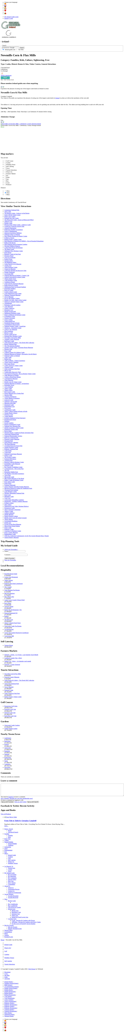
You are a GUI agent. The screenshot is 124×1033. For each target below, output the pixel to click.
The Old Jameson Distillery (12, 346)
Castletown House (9, 282)
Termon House (8, 645)
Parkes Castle (8, 455)
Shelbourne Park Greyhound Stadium (15, 287)
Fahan (6, 761)
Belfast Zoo (7, 359)
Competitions (8, 932)
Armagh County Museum (11, 339)
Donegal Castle (8, 465)
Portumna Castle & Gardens (12, 305)
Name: (6, 551)
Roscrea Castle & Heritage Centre (14, 462)
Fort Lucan (7, 408)
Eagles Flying (8, 259)
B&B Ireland (8, 985)
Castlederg (7, 764)
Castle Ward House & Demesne (13, 247)
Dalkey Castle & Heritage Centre (13, 480)
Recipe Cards (12, 901)
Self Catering (10, 166)
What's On (9, 172)
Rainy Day (7, 839)
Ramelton (7, 751)
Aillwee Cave (8, 221)
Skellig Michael (8, 514)
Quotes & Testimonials (14, 892)
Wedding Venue (10, 164)
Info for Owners (9, 925)
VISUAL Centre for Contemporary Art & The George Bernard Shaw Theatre (26, 536)
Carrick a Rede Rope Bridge (12, 377)
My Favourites (12, 874)
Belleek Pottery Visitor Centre (13, 239)
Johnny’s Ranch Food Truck (12, 623)
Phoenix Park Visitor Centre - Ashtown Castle (17, 225)
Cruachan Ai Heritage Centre (12, 531)
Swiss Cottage (8, 319)
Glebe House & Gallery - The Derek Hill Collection (19, 342)
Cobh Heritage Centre (10, 280)
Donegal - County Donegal (12, 664)
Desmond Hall (8, 441)
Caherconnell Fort (9, 321)
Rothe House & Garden (11, 285)
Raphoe (6, 744)
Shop (5, 899)
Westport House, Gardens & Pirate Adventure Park (18, 432)
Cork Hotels (8, 996)
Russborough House (10, 419)
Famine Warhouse (9, 272)
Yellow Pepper (8, 580)
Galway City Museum (10, 329)
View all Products (6, 814)
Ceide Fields (8, 450)
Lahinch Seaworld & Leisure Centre (14, 277)
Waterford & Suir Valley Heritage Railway (16, 506)
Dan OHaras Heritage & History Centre (15, 236)
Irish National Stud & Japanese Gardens (15, 244)
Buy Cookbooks (12, 905)
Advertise (7, 978)
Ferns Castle (7, 527)
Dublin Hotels (8, 990)
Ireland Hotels (8, 982)
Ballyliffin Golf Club (10, 716)
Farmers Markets (9, 651)
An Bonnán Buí (9, 629)
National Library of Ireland (12, 234)
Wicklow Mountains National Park (14, 493)
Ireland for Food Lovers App (20, 917)
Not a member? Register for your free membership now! (17, 798)
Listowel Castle (8, 400)
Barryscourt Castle (9, 392)
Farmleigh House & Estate (12, 323)
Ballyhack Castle (9, 341)
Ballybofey (7, 741)
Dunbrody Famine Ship (11, 429)
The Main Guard (9, 249)
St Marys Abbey (9, 503)
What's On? (7, 948)
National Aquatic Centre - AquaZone (15, 326)
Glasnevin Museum (10, 269)
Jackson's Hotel (8, 606)
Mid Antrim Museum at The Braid (14, 478)
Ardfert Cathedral (9, 513)
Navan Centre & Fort (10, 334)
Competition (11, 884)
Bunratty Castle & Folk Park (12, 254)
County (10, 869)
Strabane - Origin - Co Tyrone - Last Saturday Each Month (21, 654)
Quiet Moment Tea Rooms (12, 590)
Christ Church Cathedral (11, 362)
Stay (7, 179)
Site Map (7, 975)
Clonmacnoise (8, 460)
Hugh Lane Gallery (10, 216)
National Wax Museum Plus (12, 426)
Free (5, 852)
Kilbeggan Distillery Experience (13, 229)
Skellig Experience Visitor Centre (14, 428)
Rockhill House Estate (10, 574)
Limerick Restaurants (10, 1011)
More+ (6, 853)
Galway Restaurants (10, 1001)
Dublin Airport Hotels (10, 988)
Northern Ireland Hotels (11, 983)
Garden (8, 163)
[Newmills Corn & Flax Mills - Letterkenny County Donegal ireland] (21, 125)
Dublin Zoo (7, 523)
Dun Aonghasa (8, 331)
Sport (5, 848)
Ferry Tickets (12, 883)
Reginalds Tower (9, 385)
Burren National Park (10, 344)
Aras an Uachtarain (9, 257)
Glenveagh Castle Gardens (12, 725)
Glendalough (8, 303)
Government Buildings (10, 521)
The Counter (8, 587)
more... (6, 826)
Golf (9, 858)
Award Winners (8, 894)
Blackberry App (16, 912)
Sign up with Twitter (20, 802)
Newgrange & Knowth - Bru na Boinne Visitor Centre (20, 374)
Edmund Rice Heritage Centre (13, 336)
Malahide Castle (9, 496)
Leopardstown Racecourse (12, 324)
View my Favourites (10, 560)
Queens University (9, 318)
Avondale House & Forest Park (13, 446)
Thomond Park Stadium (11, 490)
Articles (6, 935)
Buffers (6, 616)
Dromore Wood (8, 256)
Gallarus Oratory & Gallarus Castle (14, 352)
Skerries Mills (8, 395)
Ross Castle (7, 351)
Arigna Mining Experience (12, 398)
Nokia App (15, 915)
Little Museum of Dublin (11, 375)
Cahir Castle (7, 357)
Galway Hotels (8, 1000)
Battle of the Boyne (10, 243)
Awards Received (13, 897)
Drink (8, 177)
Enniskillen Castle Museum (12, 464)
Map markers (7, 154)
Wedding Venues (13, 863)
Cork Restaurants (9, 998)
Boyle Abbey (8, 431)
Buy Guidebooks (13, 904)
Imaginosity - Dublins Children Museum (16, 501)
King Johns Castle (9, 482)
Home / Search (8, 829)
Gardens (5, 721)
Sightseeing (7, 847)
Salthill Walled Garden (10, 728)
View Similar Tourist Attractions (16, 206)
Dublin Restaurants (10, 991)
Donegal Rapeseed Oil (10, 613)
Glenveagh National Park (11, 434)
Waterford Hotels (9, 1014)
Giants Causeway (9, 308)
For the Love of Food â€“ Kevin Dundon (23, 923)
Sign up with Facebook (7, 802)
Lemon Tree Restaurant (11, 577)
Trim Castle (7, 211)
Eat (7, 175)
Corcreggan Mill (9, 636)
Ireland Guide (12, 855)
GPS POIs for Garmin (14, 907)
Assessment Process (13, 889)
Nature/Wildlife (8, 842)
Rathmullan (7, 757)
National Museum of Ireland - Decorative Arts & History (20, 354)
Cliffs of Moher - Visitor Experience (14, 360)
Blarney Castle (8, 333)
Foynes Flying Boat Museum (12, 524)
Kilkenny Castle (9, 529)
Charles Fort (7, 265)
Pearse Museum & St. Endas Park (14, 393)
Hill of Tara (7, 370)
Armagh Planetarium (10, 228)
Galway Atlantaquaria (10, 231)
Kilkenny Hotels (9, 1006)
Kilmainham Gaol (9, 406)
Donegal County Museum (11, 439)
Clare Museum (8, 306)
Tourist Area (11, 868)
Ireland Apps (11, 909)
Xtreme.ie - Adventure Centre (12, 328)
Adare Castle (8, 388)
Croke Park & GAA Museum (12, 264)
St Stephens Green (9, 316)
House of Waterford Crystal (12, 424)
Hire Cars (11, 881)
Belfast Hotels (8, 993)
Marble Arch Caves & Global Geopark (15, 518)
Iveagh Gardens (8, 423)
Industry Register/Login (15, 928)
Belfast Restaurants (10, 995)
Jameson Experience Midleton (13, 233)
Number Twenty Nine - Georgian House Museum (18, 347)
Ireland (57, 98)
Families (6, 834)
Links (6, 977)
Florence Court (8, 414)
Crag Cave (7, 498)
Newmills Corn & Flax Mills (12, 337)
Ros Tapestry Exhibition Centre (13, 467)
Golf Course (9, 161)
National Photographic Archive (13, 436)
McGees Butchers (9, 593)
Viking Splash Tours (10, 279)
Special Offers (12, 879)
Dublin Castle (8, 223)
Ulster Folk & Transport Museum (13, 283)
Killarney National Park (11, 449)
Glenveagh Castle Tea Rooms (12, 626)
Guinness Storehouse (10, 396)
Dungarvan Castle (9, 508)
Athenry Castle (8, 511)
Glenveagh (7, 748)
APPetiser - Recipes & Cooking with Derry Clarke (26, 922)
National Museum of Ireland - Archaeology (16, 383)
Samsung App (16, 914)
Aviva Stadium (8, 387)
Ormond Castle (8, 367)
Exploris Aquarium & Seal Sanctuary (15, 418)
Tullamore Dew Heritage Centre (13, 251)
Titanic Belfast (8, 519)
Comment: (7, 555)
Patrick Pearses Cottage (11, 516)
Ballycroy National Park (11, 437)
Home (10, 830)
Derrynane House (9, 364)
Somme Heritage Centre (11, 447)
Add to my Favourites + (11, 549)
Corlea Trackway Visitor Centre (13, 365)
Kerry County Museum (11, 532)
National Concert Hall (10, 401)
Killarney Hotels (9, 1003)
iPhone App (15, 910)
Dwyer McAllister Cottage (12, 298)
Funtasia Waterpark (9, 485)
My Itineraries (12, 876)
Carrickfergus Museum (11, 378)
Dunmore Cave (8, 310)
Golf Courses (7, 702)
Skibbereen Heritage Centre (12, 313)
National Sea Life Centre (11, 218)
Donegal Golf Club (9, 712)
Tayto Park (7, 475)
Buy (7, 181)
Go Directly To (8, 866)
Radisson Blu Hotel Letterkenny (13, 583)
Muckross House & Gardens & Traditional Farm (18, 488)
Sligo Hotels (8, 1013)
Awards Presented (13, 896)
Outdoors (10, 845)
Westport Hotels (9, 1016)
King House (7, 252)
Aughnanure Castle (9, 410)
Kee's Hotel (7, 603)
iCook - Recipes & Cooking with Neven (23, 920)
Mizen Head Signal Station (12, 526)
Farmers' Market (11, 173)
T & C (6, 974)
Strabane (6, 754)
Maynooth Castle (9, 477)
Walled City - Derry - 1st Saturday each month (17, 661)
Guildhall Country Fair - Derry (13, 658)
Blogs (6, 933)
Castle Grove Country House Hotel (14, 600)
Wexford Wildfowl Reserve (12, 246)
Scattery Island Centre (10, 292)
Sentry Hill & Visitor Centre (12, 215)
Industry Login (8, 18)
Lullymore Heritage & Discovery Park (15, 270)
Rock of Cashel (8, 290)
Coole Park (7, 452)
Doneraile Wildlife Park (11, 472)
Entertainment (8, 850)
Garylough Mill (8, 274)
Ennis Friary (7, 483)
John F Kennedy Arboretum (12, 509)
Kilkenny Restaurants (10, 1008)
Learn (8, 183)
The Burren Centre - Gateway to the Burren (16, 213)
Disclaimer (7, 972)
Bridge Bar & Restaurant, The (13, 610)
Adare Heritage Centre (10, 267)
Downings (7, 767)
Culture (6, 840)
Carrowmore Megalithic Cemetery (14, 500)
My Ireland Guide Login (11, 17)
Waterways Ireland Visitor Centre (13, 301)
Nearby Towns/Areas (10, 734)
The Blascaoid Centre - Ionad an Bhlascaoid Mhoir (19, 220)
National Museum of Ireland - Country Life (16, 275)
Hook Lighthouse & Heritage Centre (14, 315)
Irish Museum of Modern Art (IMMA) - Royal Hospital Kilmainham (23, 241)
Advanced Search (13, 832)
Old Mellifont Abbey (10, 262)
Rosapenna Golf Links (10, 706)
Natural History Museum (11, 537)
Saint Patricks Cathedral (11, 442)
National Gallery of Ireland (12, 355)
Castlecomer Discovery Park (12, 372)
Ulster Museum (8, 380)
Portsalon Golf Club (10, 709)
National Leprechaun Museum (13, 454)
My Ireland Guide (9, 545)
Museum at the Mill (10, 403)
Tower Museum (8, 297)
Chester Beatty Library (10, 413)
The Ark (6, 470)
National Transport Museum (12, 295)
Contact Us (11, 891)
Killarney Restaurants (10, 1004)
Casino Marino (8, 416)
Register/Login (8, 937)
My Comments (12, 878)
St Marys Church (9, 238)
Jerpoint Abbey (8, 261)
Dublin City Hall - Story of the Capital (15, 300)
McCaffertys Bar (9, 596)
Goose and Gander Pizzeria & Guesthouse (16, 632)
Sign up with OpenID (32, 802)
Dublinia (6, 421)
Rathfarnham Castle (10, 534)
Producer (8, 184)
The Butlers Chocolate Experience (14, 473)
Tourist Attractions (11, 170)
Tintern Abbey (8, 390)
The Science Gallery (10, 457)
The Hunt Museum (9, 444)
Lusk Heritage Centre (10, 491)
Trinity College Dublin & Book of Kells (15, 411)
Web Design (31, 969)
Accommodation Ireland (11, 986)
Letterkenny (7, 738)
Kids (9, 837)
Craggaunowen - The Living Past (14, 468)
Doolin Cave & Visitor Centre (13, 382)
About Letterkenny (6, 75)
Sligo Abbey (8, 504)
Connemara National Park (11, 210)
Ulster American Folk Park (12, 369)
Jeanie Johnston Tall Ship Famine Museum (16, 486)
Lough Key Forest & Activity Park (14, 226)
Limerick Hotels (9, 1009)
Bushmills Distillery (10, 288)
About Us (7, 886)
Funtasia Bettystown (10, 459)
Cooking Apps (12, 919)
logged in (11, 797)
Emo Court (7, 495)
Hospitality (6, 570)
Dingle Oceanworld (10, 311)
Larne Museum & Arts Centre (12, 293)
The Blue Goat (8, 619)
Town (8, 168)
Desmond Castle (9, 405)
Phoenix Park (8, 349)
